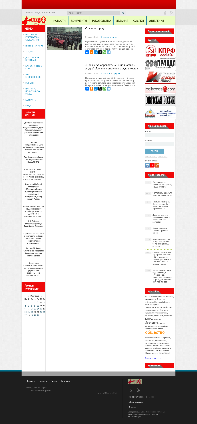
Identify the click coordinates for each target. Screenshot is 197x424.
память (157, 338)
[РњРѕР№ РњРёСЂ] (96, 52)
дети (147, 305)
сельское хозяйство (153, 348)
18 (41, 309)
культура (157, 319)
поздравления (160, 341)
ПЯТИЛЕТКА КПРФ (34, 46)
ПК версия (132, 407)
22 (32, 312)
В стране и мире (109, 37)
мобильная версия (135, 402)
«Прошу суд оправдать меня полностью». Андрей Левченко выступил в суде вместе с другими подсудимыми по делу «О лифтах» (111, 68)
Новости (43, 381)
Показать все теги (153, 358)
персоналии (150, 341)
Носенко (148, 328)
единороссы (154, 305)
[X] (100, 52)
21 (29, 312)
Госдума (161, 299)
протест (156, 346)
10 (38, 306)
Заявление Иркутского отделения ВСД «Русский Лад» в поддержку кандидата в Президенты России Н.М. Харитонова (159, 276)
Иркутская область (159, 313)
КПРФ (149, 319)
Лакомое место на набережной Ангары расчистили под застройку (158, 218)
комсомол (168, 316)
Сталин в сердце (95, 28)
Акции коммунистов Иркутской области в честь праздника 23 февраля (158, 243)
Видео (54, 381)
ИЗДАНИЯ (122, 21)
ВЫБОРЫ (29, 83)
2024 (151, 397)
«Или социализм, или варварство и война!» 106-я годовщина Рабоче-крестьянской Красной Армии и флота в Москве (158, 258)
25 (41, 312)
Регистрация (150, 156)
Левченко (151, 323)
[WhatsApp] (104, 52)
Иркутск (116, 73)
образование (158, 328)
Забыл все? (162, 156)
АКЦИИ (29, 51)
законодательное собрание (159, 307)
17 (38, 309)
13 (25, 309)
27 (25, 315)
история (149, 315)
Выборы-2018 (150, 300)
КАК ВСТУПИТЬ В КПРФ (33, 67)
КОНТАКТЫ (30, 100)
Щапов (148, 353)
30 (35, 315)
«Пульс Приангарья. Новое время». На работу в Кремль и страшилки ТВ (158, 205)
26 (44, 312)
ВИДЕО (28, 106)
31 (38, 315)
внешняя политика (165, 297)
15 (32, 309)
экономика (164, 353)
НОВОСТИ (59, 21)
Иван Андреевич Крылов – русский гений (157, 230)
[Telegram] (109, 52)
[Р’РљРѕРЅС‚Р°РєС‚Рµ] (87, 52)
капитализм (158, 316)
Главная (31, 381)
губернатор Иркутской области (157, 302)
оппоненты (149, 338)
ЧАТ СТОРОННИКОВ (32, 76)
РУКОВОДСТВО (101, 21)
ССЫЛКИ (138, 21)
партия (165, 337)
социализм (165, 348)
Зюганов (164, 310)
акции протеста (151, 297)
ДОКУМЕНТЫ (79, 21)
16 (35, 309)
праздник (149, 346)
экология (155, 353)
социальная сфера (152, 350)
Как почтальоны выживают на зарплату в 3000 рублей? (159, 184)
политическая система (154, 343)
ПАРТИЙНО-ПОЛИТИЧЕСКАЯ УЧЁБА (33, 91)
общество (155, 333)
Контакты (65, 381)
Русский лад (165, 346)
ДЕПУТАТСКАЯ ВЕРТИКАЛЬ (32, 59)
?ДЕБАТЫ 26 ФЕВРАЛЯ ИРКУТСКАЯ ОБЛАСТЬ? (159, 194)
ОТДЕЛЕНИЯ (156, 21)
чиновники (165, 350)
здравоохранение (152, 310)
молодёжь (163, 326)
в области (106, 73)
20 (25, 312)
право (166, 343)
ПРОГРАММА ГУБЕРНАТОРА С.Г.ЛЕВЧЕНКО (32, 37)
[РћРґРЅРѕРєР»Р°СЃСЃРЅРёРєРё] (91, 52)
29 (32, 315)
